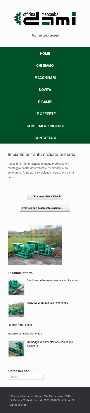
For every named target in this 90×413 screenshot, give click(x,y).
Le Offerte (45, 113)
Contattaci (45, 137)
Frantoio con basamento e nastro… (45, 207)
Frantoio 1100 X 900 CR (45, 196)
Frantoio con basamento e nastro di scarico (52, 280)
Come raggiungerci (45, 125)
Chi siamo (45, 65)
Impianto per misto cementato (25, 333)
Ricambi (45, 101)
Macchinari (45, 77)
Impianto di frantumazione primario (41, 154)
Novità (45, 89)
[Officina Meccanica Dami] (45, 18)
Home (45, 53)
